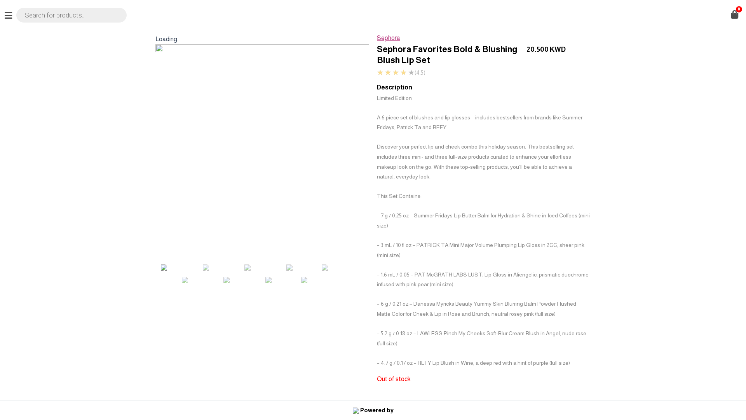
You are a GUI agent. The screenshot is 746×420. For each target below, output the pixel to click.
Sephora (388, 38)
